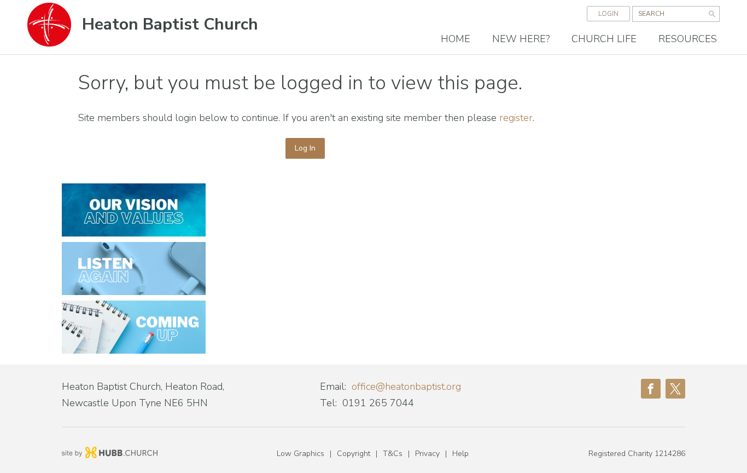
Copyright (353, 453)
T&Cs (392, 453)
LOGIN (608, 13)
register (516, 117)
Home (455, 38)
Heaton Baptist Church (170, 24)
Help (460, 453)
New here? (521, 38)
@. (406, 386)
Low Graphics (300, 453)
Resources (687, 38)
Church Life (604, 38)
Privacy (427, 453)
